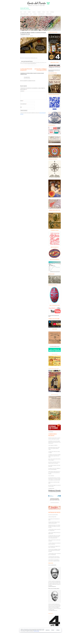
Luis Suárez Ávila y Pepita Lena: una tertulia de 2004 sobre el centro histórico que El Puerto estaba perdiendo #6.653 (54, 536)
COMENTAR (55, 445)
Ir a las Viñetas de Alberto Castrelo (54, 346)
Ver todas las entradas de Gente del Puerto (29, 63)
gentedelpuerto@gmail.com (52, 586)
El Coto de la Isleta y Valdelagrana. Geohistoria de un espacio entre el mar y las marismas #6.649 (54, 550)
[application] (54, 324)
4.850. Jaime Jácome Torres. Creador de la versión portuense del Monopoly (54, 472)
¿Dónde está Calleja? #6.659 (52, 516)
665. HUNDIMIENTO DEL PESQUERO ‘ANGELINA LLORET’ (54, 448)
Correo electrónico (23, 103)
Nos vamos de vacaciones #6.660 (53, 514)
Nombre (21, 100)
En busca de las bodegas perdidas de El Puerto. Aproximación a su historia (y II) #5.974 (54, 442)
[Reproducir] (49, 326)
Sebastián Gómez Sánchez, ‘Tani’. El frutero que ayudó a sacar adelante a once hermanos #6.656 (54, 478)
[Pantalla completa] (59, 326)
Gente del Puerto (24, 8)
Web (21, 107)
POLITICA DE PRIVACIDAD (42, 112)
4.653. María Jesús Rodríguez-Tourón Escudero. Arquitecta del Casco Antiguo (54, 455)
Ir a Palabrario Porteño (51, 488)
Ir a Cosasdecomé (50, 431)
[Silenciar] (58, 326)
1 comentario (31, 35)
